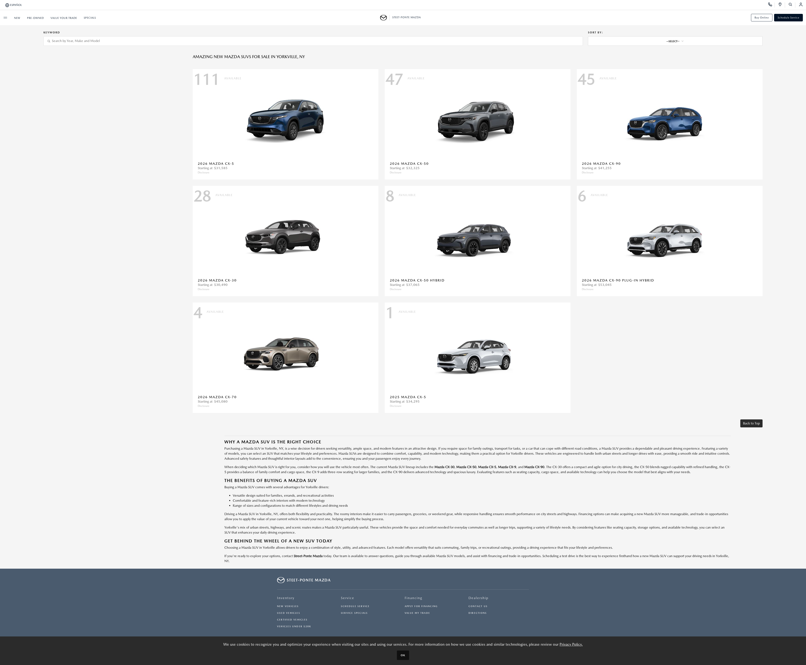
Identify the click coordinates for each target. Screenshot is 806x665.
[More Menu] (5, 18)
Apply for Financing (421, 606)
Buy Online (762, 17)
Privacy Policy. (571, 644)
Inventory (285, 598)
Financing (413, 598)
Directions (477, 613)
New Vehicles (288, 606)
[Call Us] (771, 5)
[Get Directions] (781, 5)
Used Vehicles (288, 613)
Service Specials (354, 613)
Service (347, 598)
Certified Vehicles (292, 619)
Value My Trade (417, 613)
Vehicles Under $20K (294, 626)
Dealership (478, 598)
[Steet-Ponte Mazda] (385, 17)
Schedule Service (788, 17)
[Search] (791, 5)
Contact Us (478, 606)
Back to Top (751, 423)
